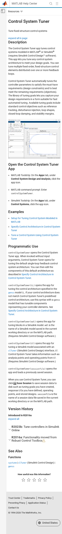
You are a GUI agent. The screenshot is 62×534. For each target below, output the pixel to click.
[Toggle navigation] (14, 11)
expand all (13, 419)
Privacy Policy (44, 498)
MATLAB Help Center (24, 3)
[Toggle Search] (51, 3)
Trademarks (29, 498)
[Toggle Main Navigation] (57, 3)
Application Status (37, 503)
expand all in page (17, 38)
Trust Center (14, 498)
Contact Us (13, 507)
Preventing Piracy (16, 503)
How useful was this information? (34, 474)
